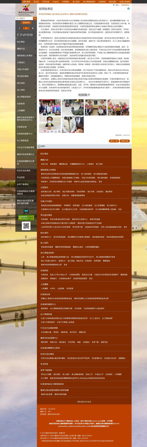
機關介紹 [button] (21, 49)
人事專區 (90, 164)
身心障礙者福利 (89, 2)
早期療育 (67, 205)
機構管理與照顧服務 (63, 247)
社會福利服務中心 (48, 304)
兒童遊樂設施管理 (86, 209)
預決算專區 (81, 191)
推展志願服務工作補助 (70, 178)
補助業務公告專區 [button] (24, 56)
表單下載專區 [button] (23, 184)
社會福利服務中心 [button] (24, 134)
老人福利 (76, 2)
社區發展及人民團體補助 (50, 178)
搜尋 (17, 18)
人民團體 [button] (21, 110)
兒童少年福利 (125, 2)
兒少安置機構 (99, 205)
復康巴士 (62, 261)
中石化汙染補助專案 (49, 328)
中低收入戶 (99, 374)
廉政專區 (109, 191)
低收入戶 (89, 374)
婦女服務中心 (46, 237)
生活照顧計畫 (46, 332)
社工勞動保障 (107, 318)
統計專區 (56, 191)
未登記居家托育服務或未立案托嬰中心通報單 (58, 223)
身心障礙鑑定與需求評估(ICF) (82, 257)
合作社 (52, 288)
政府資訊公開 (46, 191)
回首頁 (36, 2)
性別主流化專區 (47, 354)
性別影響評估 (97, 358)
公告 (42, 257)
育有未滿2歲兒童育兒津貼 (60, 219)
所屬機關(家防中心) (77, 164)
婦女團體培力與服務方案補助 (79, 237)
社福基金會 (45, 294)
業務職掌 (53, 164)
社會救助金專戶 (65, 278)
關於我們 (44, 342)
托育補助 (44, 219)
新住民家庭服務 (59, 237)
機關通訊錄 (63, 164)
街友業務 (78, 308)
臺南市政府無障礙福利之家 (51, 265)
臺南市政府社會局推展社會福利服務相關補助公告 (60, 174)
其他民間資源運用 (80, 278)
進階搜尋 (26, 22)
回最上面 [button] (124, 141)
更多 (100, 182)
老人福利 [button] (21, 90)
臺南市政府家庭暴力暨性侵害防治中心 (25, 118)
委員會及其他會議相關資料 (51, 205)
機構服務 (106, 261)
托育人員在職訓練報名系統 (111, 227)
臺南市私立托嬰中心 (80, 219)
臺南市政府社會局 (26, 10)
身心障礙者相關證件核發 (105, 257)
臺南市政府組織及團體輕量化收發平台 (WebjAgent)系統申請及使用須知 (77, 378)
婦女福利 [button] (21, 83)
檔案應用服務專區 (78, 195)
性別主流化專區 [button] (24, 171)
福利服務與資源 (98, 237)
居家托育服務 (95, 219)
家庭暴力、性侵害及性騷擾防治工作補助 (56, 182)
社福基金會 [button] (22, 127)
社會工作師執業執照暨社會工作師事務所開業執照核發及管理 (64, 318)
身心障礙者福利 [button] (24, 97)
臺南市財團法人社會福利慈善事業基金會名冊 (91, 298)
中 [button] (26, 28)
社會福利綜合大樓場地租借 (25, 192)
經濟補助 (76, 205)
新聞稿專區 (125, 5)
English (56, 2)
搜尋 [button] (35, 18)
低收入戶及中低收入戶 (58, 275)
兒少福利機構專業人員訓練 (105, 209)
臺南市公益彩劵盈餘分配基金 (85, 182)
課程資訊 (62, 342)
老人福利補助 (86, 174)
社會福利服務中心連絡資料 (94, 308)
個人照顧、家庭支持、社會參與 (80, 261)
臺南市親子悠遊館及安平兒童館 (90, 223)
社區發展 (69, 288)
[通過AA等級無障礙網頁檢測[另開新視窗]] (26, 217)
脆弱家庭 (44, 308)
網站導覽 (26, 2)
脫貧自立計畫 (87, 275)
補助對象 (64, 332)
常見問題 (71, 342)
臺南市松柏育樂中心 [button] (25, 154)
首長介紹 (44, 164)
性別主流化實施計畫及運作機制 (53, 358)
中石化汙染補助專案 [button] (25, 147)
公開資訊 (44, 187)
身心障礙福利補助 (100, 174)
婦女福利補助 (102, 178)
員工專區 (99, 164)
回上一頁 (114, 141)
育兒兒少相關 (46, 374)
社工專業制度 (46, 314)
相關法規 (82, 332)
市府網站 (65, 2)
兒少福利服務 (87, 205)
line (27, 35)
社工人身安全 (95, 318)
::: (16, 4)
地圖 (79, 342)
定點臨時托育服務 (92, 227)
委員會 (56, 332)
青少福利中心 (112, 205)
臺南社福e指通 (46, 394)
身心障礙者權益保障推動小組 (58, 257)
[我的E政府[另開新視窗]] (26, 211)
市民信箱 (45, 2)
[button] (50, 107)
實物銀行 (53, 278)
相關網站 (121, 358)
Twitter (24, 35)
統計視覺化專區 (69, 191)
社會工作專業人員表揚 (65, 322)
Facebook (18, 35)
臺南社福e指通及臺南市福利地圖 (54, 390)
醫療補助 (124, 275)
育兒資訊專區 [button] (23, 76)
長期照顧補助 (115, 178)
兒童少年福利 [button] (23, 69)
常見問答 (21, 177)
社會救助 (102, 2)
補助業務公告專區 (48, 170)
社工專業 (44, 378)
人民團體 (44, 284)
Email (31, 35)
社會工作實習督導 (48, 322)
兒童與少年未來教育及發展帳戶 (106, 275)
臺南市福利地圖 (60, 394)
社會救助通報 (74, 275)
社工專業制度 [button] (23, 140)
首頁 (116, 5)
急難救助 (44, 278)
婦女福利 (112, 2)
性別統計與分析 (110, 358)
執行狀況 (73, 332)
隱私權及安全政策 (84, 402)
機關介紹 (44, 160)
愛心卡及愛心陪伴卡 (48, 261)
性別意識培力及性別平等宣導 (78, 358)
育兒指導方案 (77, 227)
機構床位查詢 (78, 247)
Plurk (21, 35)
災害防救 (44, 275)
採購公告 (65, 195)
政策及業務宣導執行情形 (50, 195)
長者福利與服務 (47, 247)
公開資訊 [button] (21, 62)
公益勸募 (60, 288)
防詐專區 (21, 42)
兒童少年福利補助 (88, 178)
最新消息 (104, 342)
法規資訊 (100, 191)
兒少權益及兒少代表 (69, 209)
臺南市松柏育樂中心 (49, 338)
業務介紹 (53, 342)
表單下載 (95, 342)
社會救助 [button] (21, 104)
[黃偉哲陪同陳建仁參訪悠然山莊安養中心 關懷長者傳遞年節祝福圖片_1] (26, 226)
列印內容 (128, 8)
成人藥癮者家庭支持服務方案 (61, 308)
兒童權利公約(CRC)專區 (50, 209)
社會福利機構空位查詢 (25, 162)
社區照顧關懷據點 (92, 247)
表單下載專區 (46, 370)
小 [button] (19, 28)
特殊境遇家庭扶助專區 (115, 237)
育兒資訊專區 (46, 215)
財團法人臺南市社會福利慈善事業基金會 (56, 298)
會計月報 (90, 191)
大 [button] (32, 28)
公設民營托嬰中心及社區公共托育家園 (55, 227)
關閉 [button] (43, 146)
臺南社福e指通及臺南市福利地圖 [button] (25, 202)
